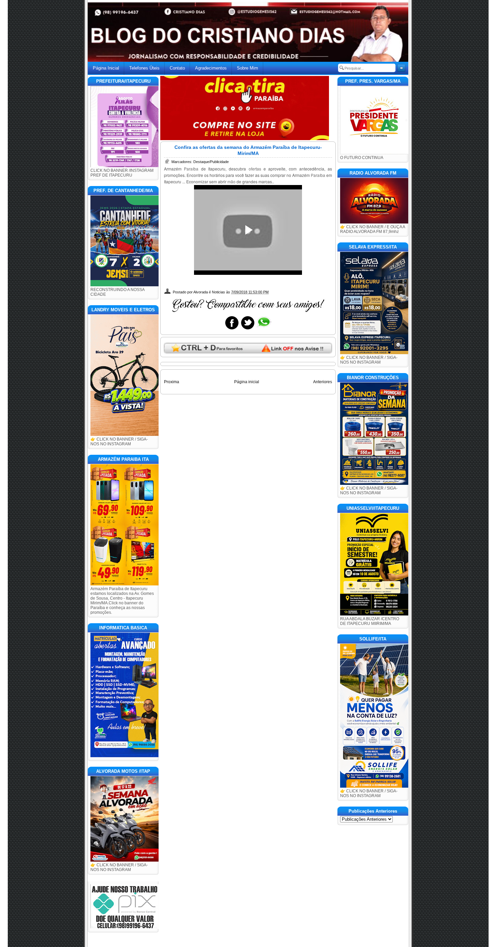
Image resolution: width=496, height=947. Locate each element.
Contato (177, 68)
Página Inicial (106, 68)
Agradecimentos (211, 68)
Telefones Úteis (144, 68)
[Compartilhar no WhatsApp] (263, 329)
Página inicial (246, 381)
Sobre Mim (247, 68)
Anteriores (322, 381)
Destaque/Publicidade (211, 162)
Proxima (171, 381)
